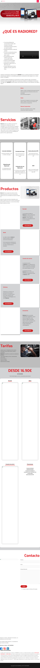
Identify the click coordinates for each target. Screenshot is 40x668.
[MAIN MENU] (38, 1)
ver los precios (20, 373)
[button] (28, 225)
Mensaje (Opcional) (24, 569)
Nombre (22, 559)
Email (21, 564)
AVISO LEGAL (8, 654)
